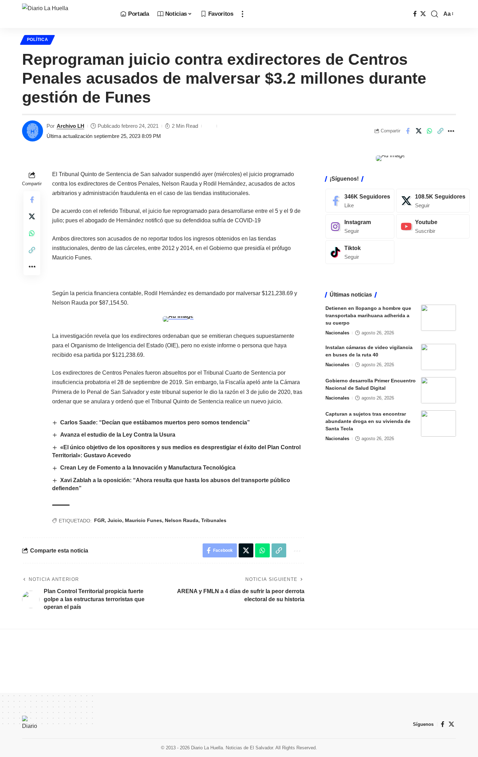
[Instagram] (359, 226)
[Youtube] (433, 226)
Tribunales (213, 520)
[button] (242, 14)
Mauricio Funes (143, 520)
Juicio (114, 520)
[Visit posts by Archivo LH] (32, 130)
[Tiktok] (359, 252)
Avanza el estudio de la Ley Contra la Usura (117, 435)
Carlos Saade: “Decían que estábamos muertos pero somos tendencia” (155, 422)
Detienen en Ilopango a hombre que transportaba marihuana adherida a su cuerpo (368, 315)
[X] (423, 14)
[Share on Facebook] (408, 131)
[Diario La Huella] (65, 14)
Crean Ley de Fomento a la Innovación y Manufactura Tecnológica (148, 468)
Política (37, 39)
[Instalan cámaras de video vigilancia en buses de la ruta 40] (438, 357)
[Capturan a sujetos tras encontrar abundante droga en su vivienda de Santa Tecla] (438, 423)
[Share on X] (418, 131)
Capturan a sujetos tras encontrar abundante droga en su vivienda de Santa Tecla (367, 421)
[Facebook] (415, 14)
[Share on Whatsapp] (429, 131)
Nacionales (337, 332)
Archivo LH (70, 126)
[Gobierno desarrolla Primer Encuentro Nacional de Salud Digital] (438, 390)
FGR (99, 520)
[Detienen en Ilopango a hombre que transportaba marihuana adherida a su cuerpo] (438, 318)
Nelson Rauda (181, 520)
